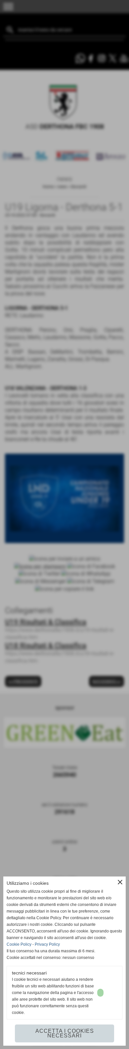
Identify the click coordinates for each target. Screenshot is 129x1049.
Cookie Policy (19, 944)
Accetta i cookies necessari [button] (64, 1033)
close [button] (120, 882)
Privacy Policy (47, 944)
